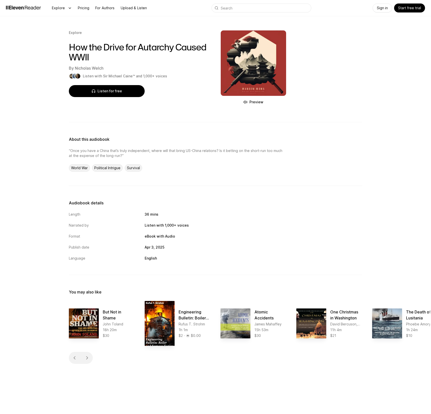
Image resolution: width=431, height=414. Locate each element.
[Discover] (70, 7)
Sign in (382, 8)
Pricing (83, 8)
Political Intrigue (107, 168)
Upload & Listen (134, 8)
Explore (58, 8)
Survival (133, 168)
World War (79, 168)
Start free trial (409, 8)
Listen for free (110, 91)
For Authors (105, 8)
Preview (256, 102)
